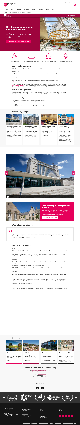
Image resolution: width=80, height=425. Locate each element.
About (53, 9)
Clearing (6, 9)
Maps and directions (26, 416)
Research (67, 7)
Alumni (47, 9)
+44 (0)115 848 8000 (42, 374)
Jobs (75, 2)
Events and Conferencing (12, 12)
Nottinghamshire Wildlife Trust (18, 85)
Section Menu (72, 15)
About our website (26, 423)
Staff (71, 2)
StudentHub (42, 408)
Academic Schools (62, 408)
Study (12, 9)
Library (41, 409)
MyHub (60, 410)
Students (67, 2)
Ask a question (43, 415)
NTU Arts (61, 411)
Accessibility (34, 423)
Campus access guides (26, 415)
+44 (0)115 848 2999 (9, 408)
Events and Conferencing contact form (40, 371)
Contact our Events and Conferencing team (18, 41)
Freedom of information (43, 423)
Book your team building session (50, 217)
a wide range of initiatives (17, 81)
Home (6, 12)
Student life (19, 9)
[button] (6, 173)
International (26, 9)
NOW (41, 410)
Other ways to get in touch (10, 411)
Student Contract (58, 423)
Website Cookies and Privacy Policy (69, 423)
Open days (42, 416)
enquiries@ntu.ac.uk (9, 409)
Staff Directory (73, 7)
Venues (19, 12)
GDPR (51, 423)
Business (41, 9)
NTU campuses (25, 414)
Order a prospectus (44, 417)
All (58, 7)
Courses (62, 7)
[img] (7, 15)
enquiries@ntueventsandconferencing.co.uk (41, 370)
